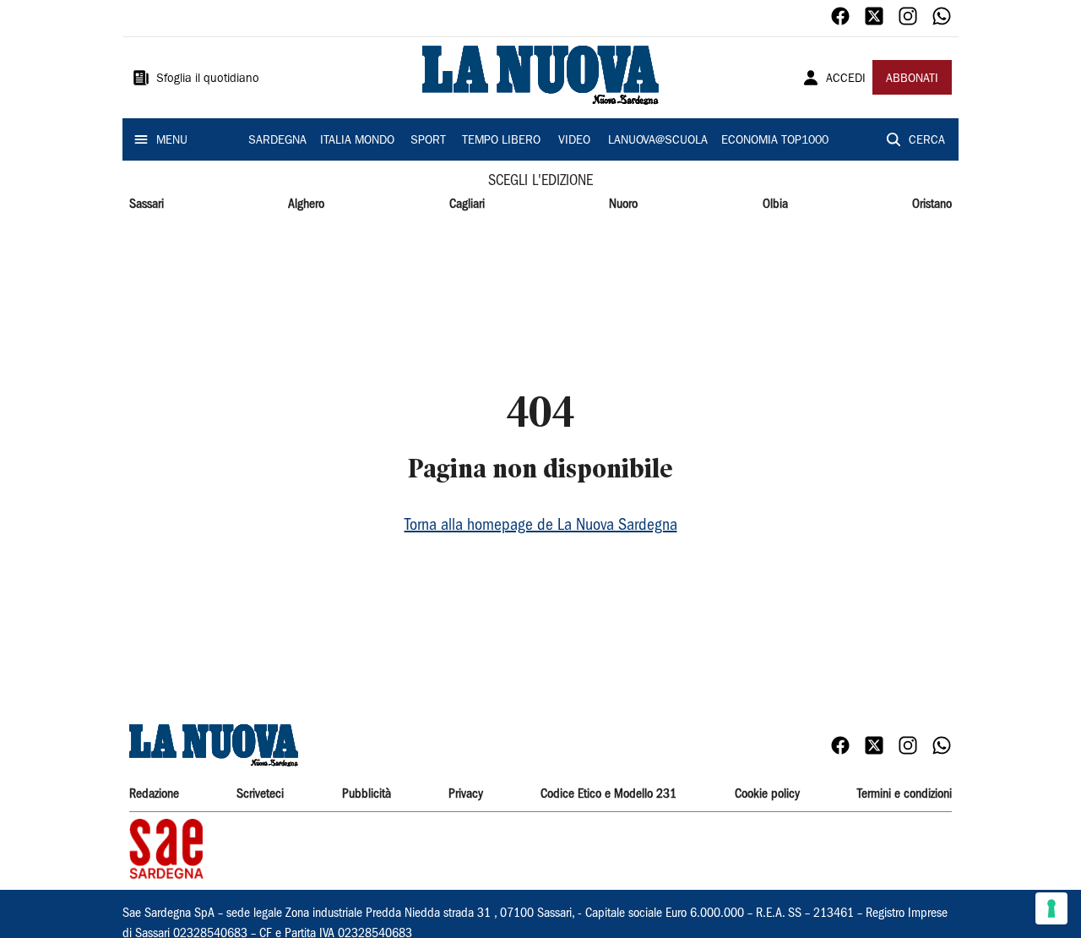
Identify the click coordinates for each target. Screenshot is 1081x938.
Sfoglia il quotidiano (207, 79)
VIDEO (574, 141)
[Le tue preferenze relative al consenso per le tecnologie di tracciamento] (1051, 908)
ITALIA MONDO (357, 141)
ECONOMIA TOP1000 (774, 141)
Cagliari (467, 204)
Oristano (932, 204)
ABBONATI (912, 79)
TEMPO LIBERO (501, 141)
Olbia (775, 204)
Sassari (146, 204)
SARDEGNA (277, 141)
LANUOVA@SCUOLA (658, 141)
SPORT (428, 141)
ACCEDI (846, 79)
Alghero (306, 204)
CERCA (927, 141)
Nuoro (623, 204)
